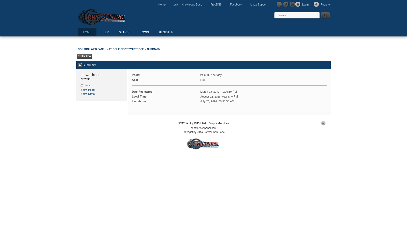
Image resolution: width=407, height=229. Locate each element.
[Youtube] (292, 4)
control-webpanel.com (203, 128)
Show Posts (88, 90)
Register (326, 4)
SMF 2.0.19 (184, 123)
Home (162, 4)
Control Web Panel (111, 16)
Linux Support (258, 4)
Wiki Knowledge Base (188, 4)
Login (305, 4)
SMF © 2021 (200, 123)
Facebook (236, 4)
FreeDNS (216, 4)
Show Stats (88, 94)
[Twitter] (286, 4)
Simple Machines (219, 123)
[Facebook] (279, 4)
